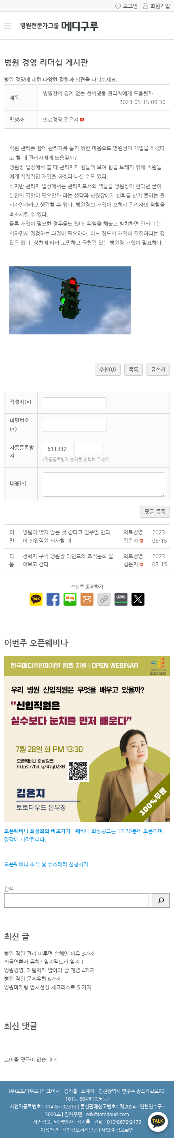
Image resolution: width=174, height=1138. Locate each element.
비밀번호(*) (19, 424)
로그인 (130, 6)
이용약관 (49, 1130)
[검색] (161, 900)
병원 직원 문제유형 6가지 (32, 979)
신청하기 (77, 864)
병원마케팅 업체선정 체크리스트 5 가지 (47, 987)
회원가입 (160, 6)
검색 (9, 889)
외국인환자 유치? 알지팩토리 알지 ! (44, 962)
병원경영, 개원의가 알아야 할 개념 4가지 (49, 970)
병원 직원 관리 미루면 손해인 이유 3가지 (49, 954)
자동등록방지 (22, 452)
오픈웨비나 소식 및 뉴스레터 (35, 864)
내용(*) (18, 483)
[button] (61, 120)
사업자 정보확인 (117, 1130)
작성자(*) (21, 402)
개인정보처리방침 (80, 1130)
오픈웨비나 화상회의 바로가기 (37, 831)
